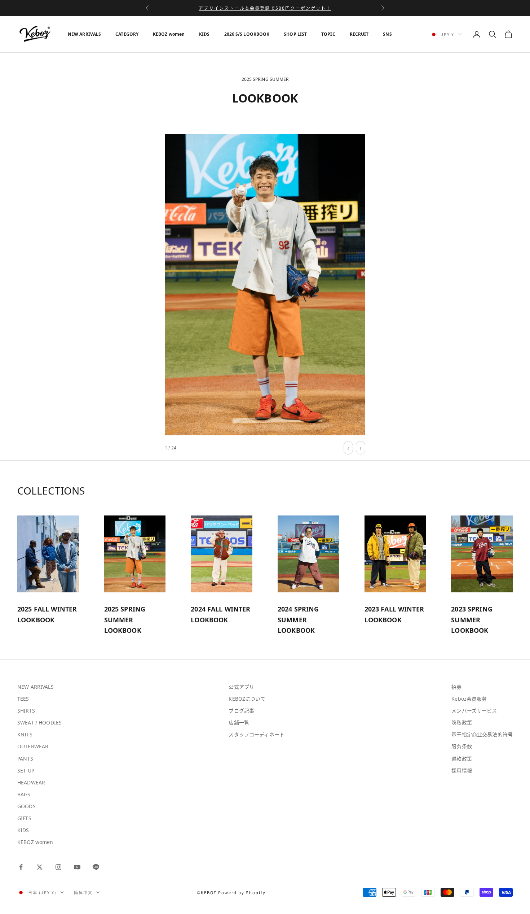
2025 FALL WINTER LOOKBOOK (47, 614)
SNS (387, 34)
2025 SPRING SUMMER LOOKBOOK (125, 620)
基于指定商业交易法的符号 (482, 734)
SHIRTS (26, 710)
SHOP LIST (295, 34)
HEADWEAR (31, 782)
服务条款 (461, 746)
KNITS (24, 734)
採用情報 (461, 770)
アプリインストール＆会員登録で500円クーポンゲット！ (265, 8)
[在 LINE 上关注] (96, 867)
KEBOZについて (247, 698)
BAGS (24, 794)
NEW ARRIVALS (84, 34)
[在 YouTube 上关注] (77, 867)
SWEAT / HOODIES (39, 722)
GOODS (26, 806)
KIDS (204, 34)
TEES (23, 698)
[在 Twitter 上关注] (39, 867)
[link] (265, 284)
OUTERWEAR (32, 746)
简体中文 (83, 892)
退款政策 (461, 758)
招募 (456, 686)
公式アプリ (241, 686)
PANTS (25, 758)
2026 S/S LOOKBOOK (247, 34)
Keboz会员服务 (469, 698)
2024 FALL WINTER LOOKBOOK (220, 614)
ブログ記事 (241, 710)
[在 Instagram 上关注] (58, 867)
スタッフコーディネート (256, 734)
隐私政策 (461, 722)
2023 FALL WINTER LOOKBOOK (394, 614)
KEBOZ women (169, 34)
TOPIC (328, 34)
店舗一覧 (239, 722)
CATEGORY (126, 34)
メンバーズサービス (474, 710)
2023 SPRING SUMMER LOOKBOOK (472, 620)
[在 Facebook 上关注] (21, 867)
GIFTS (24, 818)
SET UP (25, 770)
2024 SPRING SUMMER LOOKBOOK (298, 620)
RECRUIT (359, 34)
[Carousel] (265, 284)
